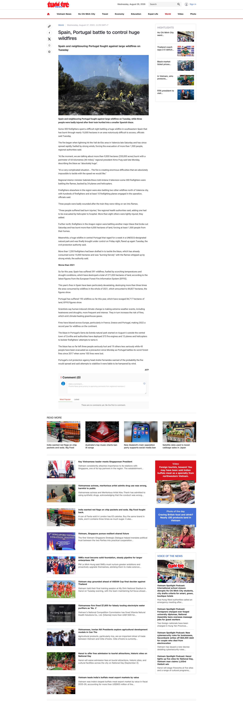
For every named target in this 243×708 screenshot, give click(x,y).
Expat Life (153, 14)
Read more (54, 417)
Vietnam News (64, 14)
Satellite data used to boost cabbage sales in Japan (176, 446)
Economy (119, 14)
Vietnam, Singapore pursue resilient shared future (103, 533)
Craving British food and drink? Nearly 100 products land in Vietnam (175, 517)
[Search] (178, 4)
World (168, 14)
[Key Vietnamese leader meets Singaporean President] (61, 469)
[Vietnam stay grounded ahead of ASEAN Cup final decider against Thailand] (61, 589)
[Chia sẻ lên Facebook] (49, 32)
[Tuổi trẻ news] (58, 4)
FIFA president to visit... (165, 92)
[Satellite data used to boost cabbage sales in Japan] (179, 431)
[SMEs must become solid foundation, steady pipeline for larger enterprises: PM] (61, 565)
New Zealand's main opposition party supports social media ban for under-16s (140, 446)
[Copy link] (49, 26)
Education (136, 14)
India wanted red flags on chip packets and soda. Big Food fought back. (62, 446)
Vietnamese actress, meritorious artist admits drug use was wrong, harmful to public (112, 487)
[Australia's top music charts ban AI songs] (102, 431)
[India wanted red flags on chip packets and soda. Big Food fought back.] (63, 431)
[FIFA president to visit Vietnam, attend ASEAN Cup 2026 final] (185, 95)
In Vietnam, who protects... (165, 77)
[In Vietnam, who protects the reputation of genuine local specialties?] (185, 80)
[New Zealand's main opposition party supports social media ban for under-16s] (141, 431)
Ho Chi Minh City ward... (165, 34)
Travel (105, 14)
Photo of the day (176, 511)
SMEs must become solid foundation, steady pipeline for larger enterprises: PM (110, 559)
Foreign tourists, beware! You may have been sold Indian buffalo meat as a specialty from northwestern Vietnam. (176, 472)
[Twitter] (49, 39)
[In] (49, 51)
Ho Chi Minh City (86, 14)
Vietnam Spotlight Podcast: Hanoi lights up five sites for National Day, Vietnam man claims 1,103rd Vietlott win (175, 660)
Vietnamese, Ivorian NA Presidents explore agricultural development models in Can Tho (112, 631)
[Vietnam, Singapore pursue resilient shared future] (61, 541)
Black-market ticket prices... (164, 63)
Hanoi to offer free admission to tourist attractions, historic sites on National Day (112, 655)
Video (180, 14)
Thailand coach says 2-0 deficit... (165, 48)
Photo (193, 14)
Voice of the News (170, 556)
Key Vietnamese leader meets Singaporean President (105, 461)
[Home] (48, 14)
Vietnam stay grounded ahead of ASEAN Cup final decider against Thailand (111, 583)
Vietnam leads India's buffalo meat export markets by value (108, 677)
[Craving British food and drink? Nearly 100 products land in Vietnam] (176, 536)
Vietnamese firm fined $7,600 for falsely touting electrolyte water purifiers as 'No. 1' (111, 607)
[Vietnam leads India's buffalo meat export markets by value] (61, 685)
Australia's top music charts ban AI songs (101, 446)
